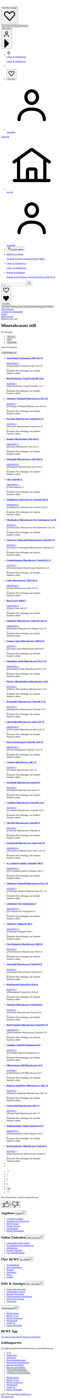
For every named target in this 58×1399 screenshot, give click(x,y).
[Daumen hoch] (6, 1204)
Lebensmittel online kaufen (18, 1243)
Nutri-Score (11, 1301)
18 (8, 1189)
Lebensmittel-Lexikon (15, 1292)
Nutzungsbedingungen (16, 1360)
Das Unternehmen (14, 1267)
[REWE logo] (5, 137)
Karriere (9, 1270)
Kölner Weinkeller (14, 1325)
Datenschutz (11, 1355)
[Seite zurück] (8, 1172)
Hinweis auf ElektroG (15, 1367)
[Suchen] (29, 283)
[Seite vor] (8, 1193)
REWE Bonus (12, 1224)
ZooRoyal (10, 1323)
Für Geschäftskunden (15, 1253)
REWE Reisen (12, 1313)
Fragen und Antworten (16, 1289)
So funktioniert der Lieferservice (20, 1245)
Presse (9, 1275)
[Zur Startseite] (10, 5)
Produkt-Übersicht (14, 1250)
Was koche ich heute (15, 1299)
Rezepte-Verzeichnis (15, 1294)
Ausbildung (11, 1272)
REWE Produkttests (15, 1231)
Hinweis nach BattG (15, 1365)
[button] (7, 389)
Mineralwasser (7, 316)
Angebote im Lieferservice (17, 1221)
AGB (8, 1353)
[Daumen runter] (16, 1204)
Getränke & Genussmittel (12, 312)
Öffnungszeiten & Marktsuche (19, 1296)
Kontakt (9, 1277)
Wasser (4, 314)
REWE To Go (12, 1316)
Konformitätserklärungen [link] (17, 1370)
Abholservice (12, 1248)
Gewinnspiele (12, 1228)
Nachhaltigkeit (12, 1265)
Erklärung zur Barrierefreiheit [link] (19, 1373)
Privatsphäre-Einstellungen (17, 1362)
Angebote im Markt (14, 1219)
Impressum (11, 1358)
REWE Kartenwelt (14, 1318)
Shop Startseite (7, 309)
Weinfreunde (11, 1321)
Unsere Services (13, 1226)
